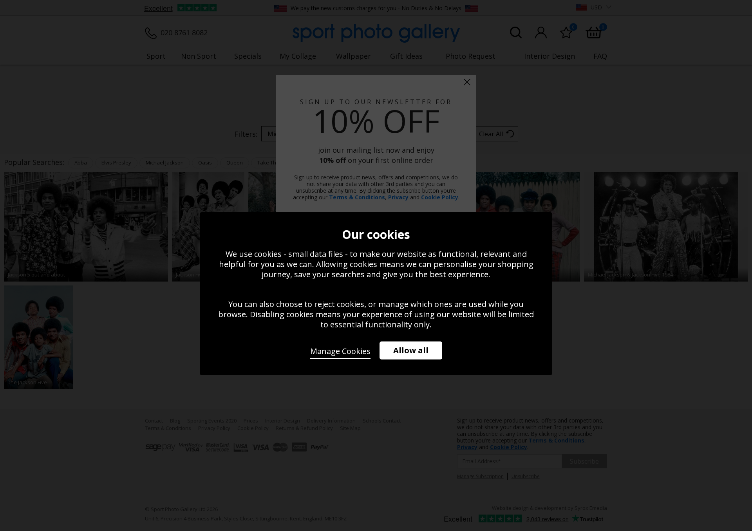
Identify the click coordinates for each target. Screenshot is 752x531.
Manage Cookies (340, 351)
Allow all (410, 350)
